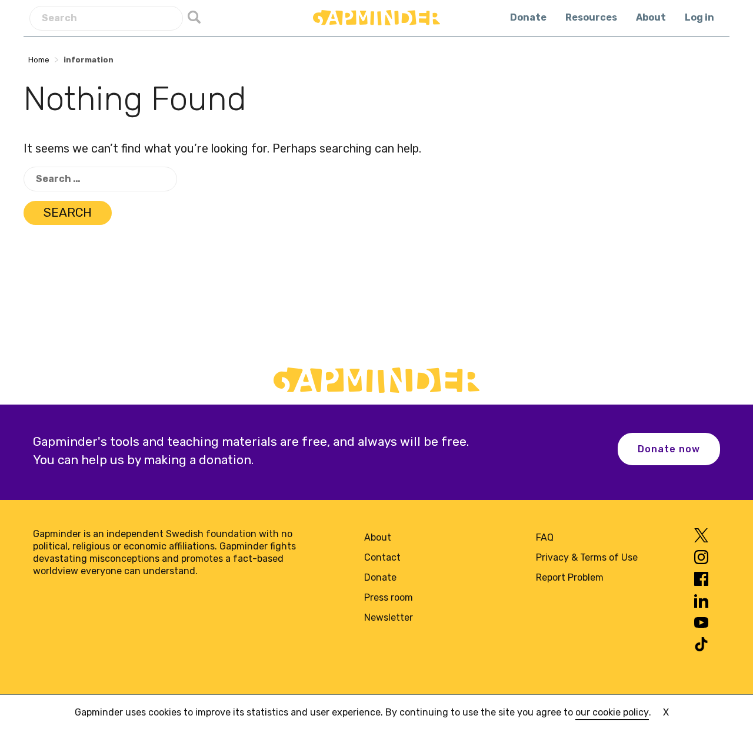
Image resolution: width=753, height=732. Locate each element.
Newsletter (388, 617)
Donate (528, 17)
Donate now (669, 449)
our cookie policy (612, 712)
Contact (382, 557)
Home (38, 59)
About (651, 17)
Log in (699, 17)
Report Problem (570, 577)
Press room (388, 597)
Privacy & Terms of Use (587, 557)
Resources (591, 17)
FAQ (545, 537)
